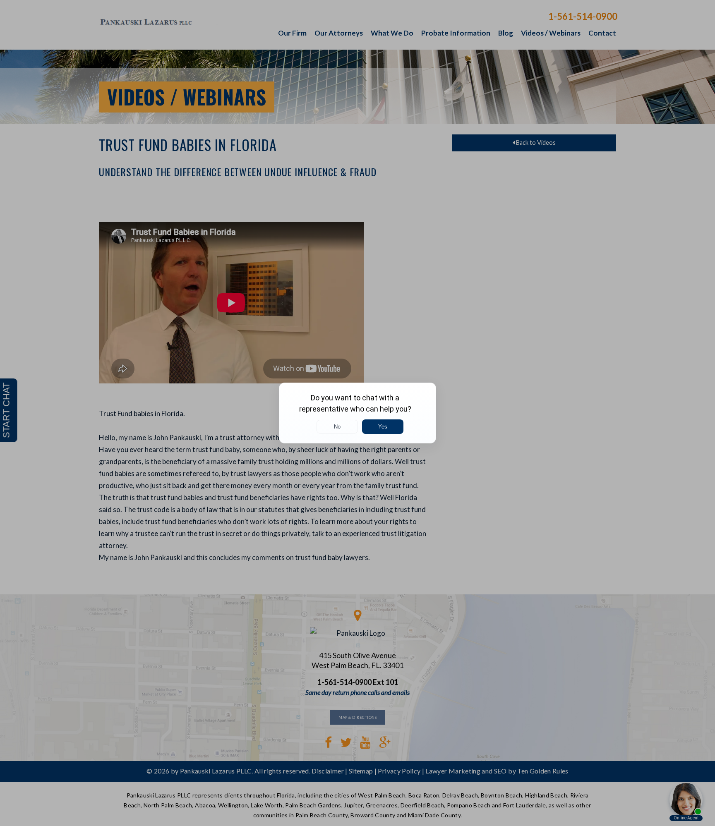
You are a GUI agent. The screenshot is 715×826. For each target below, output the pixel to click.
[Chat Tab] (357, 413)
